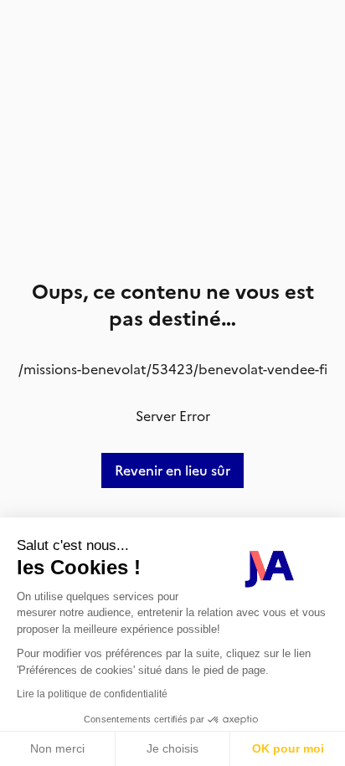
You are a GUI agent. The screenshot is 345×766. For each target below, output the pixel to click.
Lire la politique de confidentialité (92, 694)
